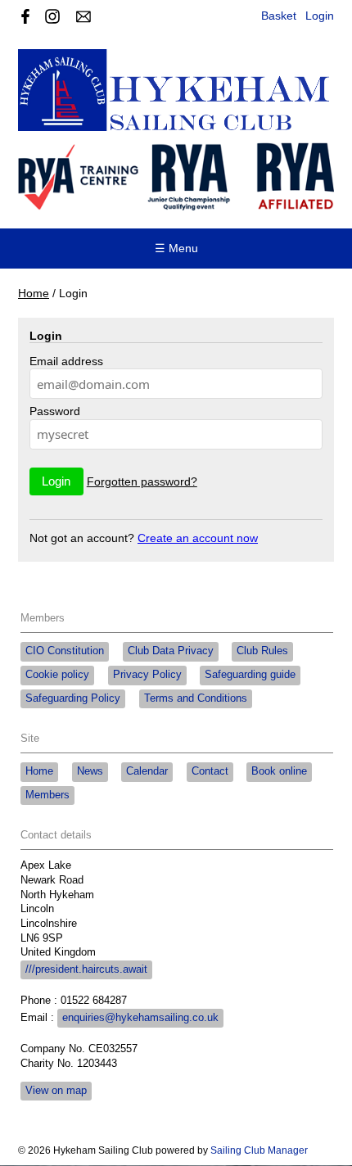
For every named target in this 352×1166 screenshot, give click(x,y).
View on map (56, 1090)
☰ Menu (176, 248)
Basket (278, 15)
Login (319, 15)
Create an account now (198, 538)
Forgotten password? (142, 481)
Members (47, 795)
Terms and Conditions (195, 698)
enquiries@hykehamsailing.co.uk (140, 1018)
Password (54, 411)
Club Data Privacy (171, 651)
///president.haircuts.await (86, 969)
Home (33, 293)
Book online (279, 771)
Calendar (147, 771)
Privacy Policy (147, 674)
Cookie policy (57, 674)
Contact (210, 771)
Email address (66, 361)
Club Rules (262, 651)
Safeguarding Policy (72, 698)
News (90, 771)
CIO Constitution (64, 651)
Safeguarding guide (250, 674)
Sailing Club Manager (259, 1150)
